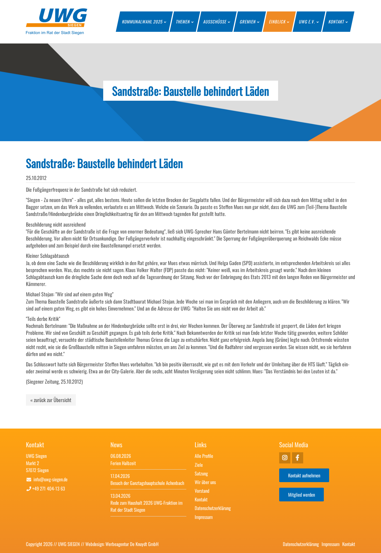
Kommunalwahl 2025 (142, 21)
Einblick (277, 21)
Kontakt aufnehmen (304, 475)
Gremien (248, 21)
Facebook (284, 457)
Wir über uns (205, 482)
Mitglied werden (301, 494)
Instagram (297, 457)
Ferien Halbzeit (123, 463)
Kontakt (336, 21)
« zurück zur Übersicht (50, 399)
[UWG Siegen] (56, 32)
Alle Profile (204, 455)
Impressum (204, 516)
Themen (183, 21)
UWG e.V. (307, 21)
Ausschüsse (215, 21)
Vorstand (202, 490)
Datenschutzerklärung (213, 507)
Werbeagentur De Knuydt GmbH (131, 543)
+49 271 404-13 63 (48, 488)
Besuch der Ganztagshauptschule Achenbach (147, 482)
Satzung (201, 473)
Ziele (199, 464)
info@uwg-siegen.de (50, 479)
